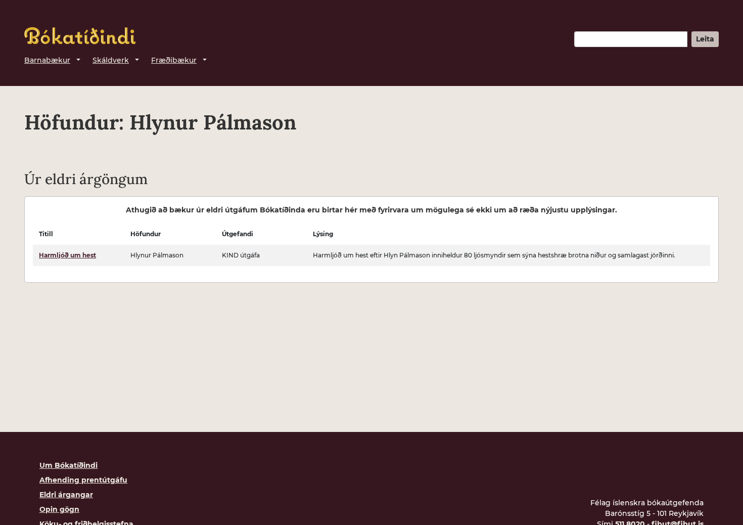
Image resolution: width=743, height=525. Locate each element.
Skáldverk (110, 60)
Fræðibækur (174, 60)
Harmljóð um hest (67, 255)
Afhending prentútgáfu (83, 480)
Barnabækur (47, 60)
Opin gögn (59, 509)
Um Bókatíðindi (68, 465)
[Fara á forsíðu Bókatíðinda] (79, 35)
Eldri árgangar (66, 494)
